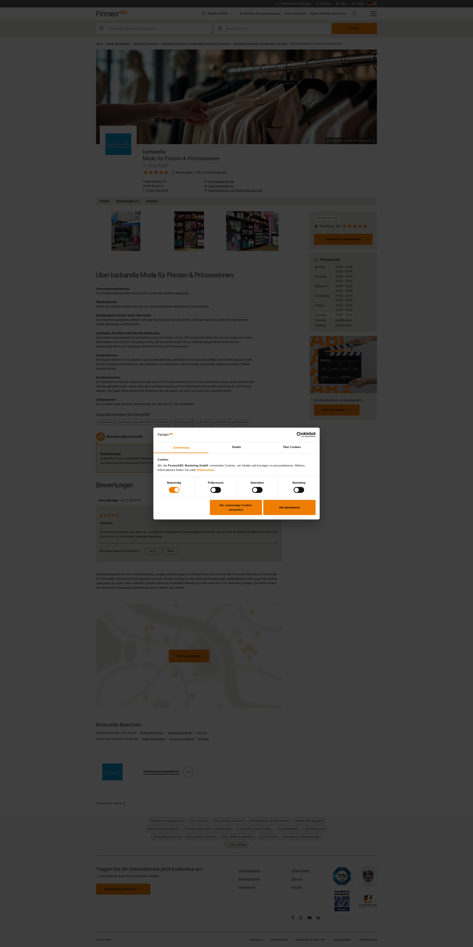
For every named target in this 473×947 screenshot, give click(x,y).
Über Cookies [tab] (292, 447)
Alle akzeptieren (289, 507)
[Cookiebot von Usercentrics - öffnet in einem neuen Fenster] (299, 434)
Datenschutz (205, 469)
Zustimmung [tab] (181, 447)
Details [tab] (236, 447)
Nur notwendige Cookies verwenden (236, 507)
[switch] (215, 490)
